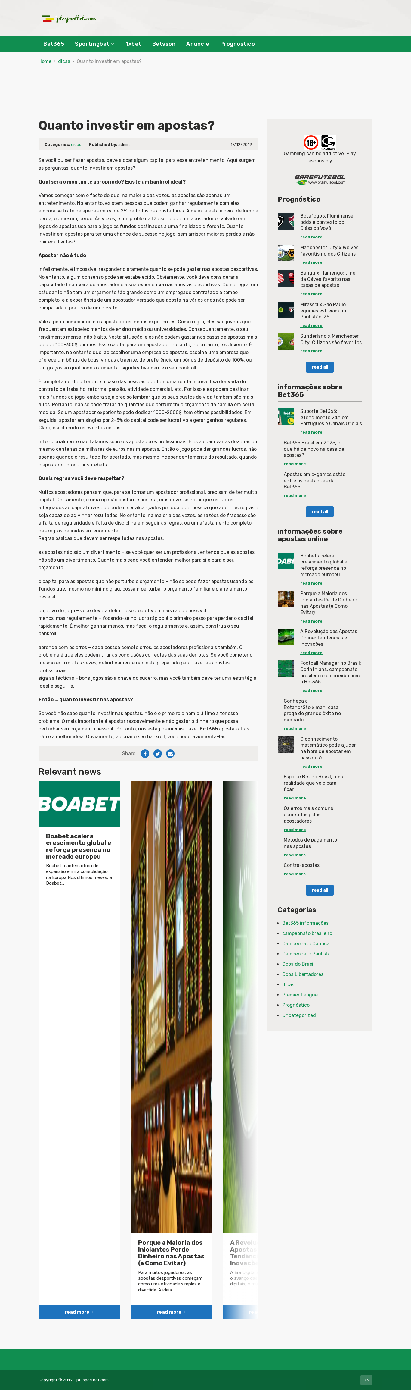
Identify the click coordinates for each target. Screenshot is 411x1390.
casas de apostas (225, 337)
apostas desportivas (197, 284)
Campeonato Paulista (306, 954)
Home (45, 61)
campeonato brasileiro (307, 933)
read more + (79, 1312)
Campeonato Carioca (305, 943)
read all (320, 367)
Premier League (300, 995)
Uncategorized (299, 1015)
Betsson (164, 44)
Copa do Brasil (298, 964)
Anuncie (197, 44)
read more (311, 236)
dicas (64, 61)
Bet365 (53, 44)
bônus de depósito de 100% (213, 360)
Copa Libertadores (302, 974)
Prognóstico (237, 44)
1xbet (133, 44)
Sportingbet (92, 44)
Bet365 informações (305, 923)
